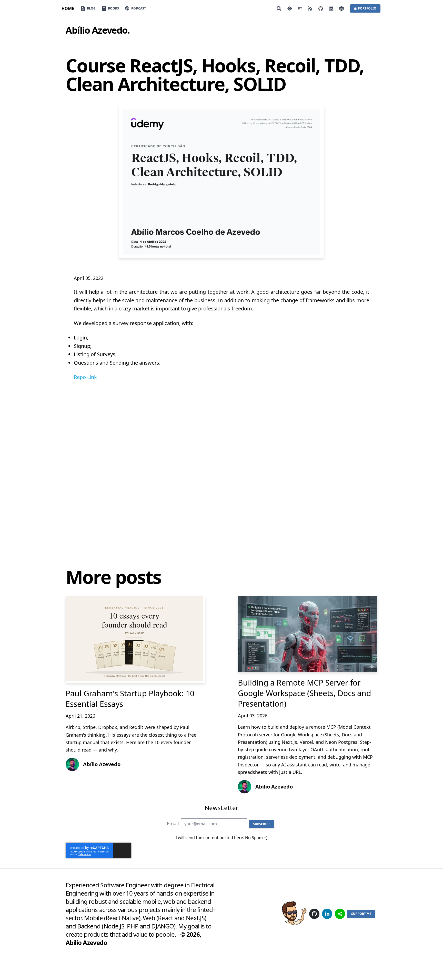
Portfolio (367, 8)
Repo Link (85, 377)
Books (113, 8)
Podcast (138, 8)
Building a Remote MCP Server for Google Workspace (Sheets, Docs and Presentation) (304, 693)
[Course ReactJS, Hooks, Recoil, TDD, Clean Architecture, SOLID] (221, 181)
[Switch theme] (289, 8)
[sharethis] (340, 914)
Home (68, 8)
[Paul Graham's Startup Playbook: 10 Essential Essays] (135, 639)
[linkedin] (327, 914)
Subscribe (261, 824)
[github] (314, 914)
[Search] (279, 8)
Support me (361, 913)
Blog (91, 8)
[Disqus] (221, 460)
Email (173, 823)
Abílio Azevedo (96, 30)
